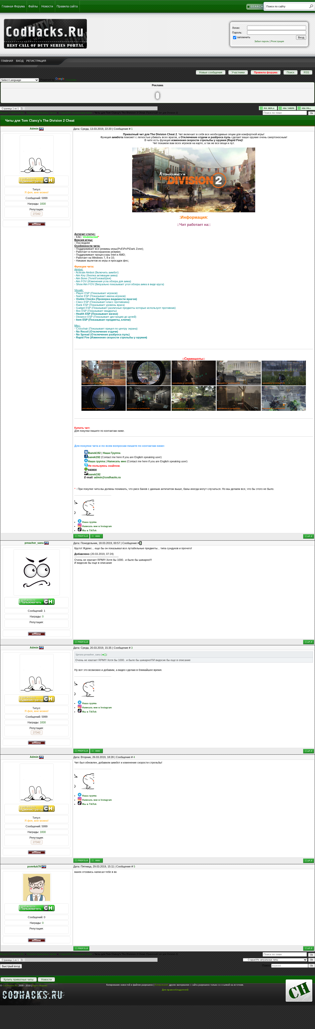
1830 (43, 203)
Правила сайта (67, 6)
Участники (238, 72)
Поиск (290, 72)
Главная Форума (13, 6)
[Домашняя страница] (96, 536)
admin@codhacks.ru (107, 477)
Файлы (33, 6)
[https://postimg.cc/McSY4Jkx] (284, 384)
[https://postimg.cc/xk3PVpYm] (239, 409)
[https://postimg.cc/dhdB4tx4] (148, 384)
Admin (34, 128)
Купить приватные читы (18, 979)
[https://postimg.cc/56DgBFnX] (194, 409)
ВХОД (19, 60)
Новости (47, 6)
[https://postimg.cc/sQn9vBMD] (239, 384)
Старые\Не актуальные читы (75, 113)
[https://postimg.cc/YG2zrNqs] (194, 384)
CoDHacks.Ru (10, 985)
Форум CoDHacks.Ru (12, 113)
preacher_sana (34, 542)
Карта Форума (39, 985)
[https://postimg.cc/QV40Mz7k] (103, 384)
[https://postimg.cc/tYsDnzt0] (103, 409)
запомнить (243, 37)
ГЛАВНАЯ (7, 60)
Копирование (161, 985)
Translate (71, 79)
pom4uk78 (34, 866)
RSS (306, 72)
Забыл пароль (261, 41)
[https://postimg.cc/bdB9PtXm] (284, 409)
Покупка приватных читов (41, 113)
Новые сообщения (210, 72)
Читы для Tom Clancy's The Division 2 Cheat (119, 113)
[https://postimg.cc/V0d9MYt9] (148, 409)
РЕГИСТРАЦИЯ (36, 60)
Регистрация (277, 41)
